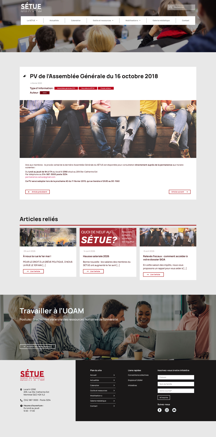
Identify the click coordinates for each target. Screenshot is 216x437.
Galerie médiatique (161, 20)
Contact (185, 20)
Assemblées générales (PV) (66, 88)
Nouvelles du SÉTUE (87, 88)
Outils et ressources (102, 20)
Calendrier (76, 20)
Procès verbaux (106, 88)
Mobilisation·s (132, 20)
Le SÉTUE (31, 20)
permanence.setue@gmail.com (40, 177)
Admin (45, 93)
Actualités (54, 20)
